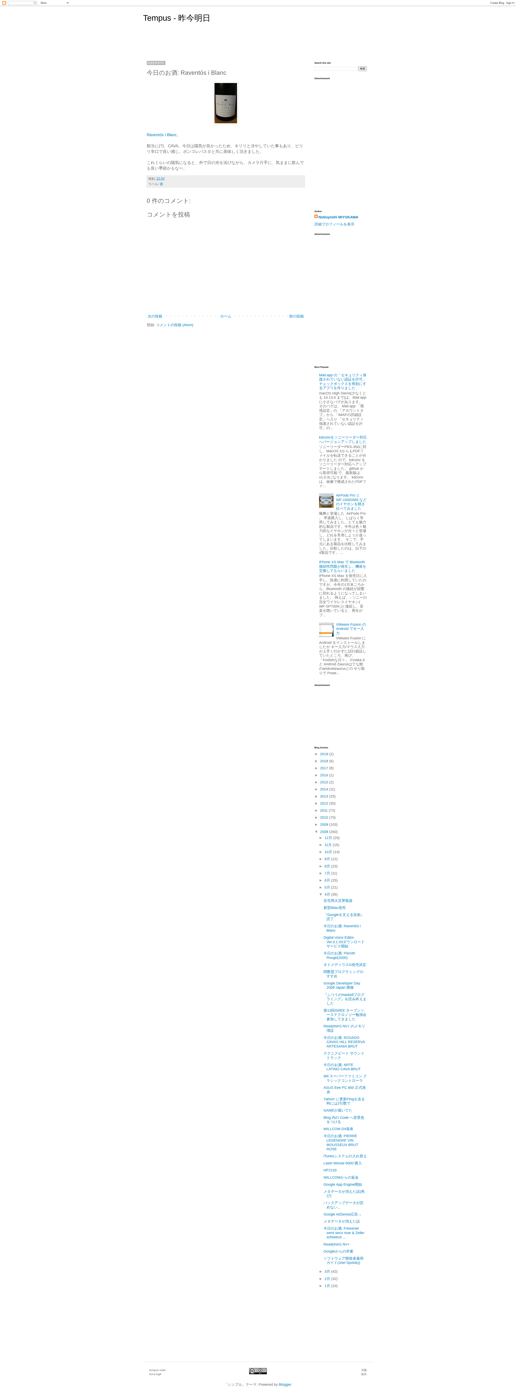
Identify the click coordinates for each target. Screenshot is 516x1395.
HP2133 (330, 1170)
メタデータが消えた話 (342, 1221)
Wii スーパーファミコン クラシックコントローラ (345, 1078)
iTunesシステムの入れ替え (345, 1156)
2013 (324, 796)
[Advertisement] (330, 298)
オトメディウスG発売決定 (345, 965)
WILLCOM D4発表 (338, 1129)
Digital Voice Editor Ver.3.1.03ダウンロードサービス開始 (344, 942)
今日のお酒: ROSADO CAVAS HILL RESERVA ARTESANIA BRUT (344, 1042)
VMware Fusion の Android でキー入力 (351, 628)
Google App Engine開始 (343, 1184)
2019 (324, 754)
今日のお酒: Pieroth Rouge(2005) (339, 955)
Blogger (285, 1385)
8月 (328, 866)
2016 (324, 775)
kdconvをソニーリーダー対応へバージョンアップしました (343, 439)
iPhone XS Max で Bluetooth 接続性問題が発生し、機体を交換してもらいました (342, 566)
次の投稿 (155, 316)
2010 (324, 817)
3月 (328, 1272)
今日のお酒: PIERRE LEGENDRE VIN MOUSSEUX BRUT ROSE (341, 1142)
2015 (324, 782)
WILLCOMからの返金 (341, 1177)
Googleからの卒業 (338, 1251)
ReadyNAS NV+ (337, 1244)
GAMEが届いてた (338, 1110)
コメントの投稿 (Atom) (174, 325)
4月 (328, 894)
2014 (324, 789)
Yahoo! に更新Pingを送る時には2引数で (344, 1101)
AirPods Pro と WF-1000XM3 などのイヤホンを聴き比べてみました (351, 501)
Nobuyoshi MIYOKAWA (338, 217)
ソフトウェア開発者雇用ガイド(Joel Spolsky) (343, 1260)
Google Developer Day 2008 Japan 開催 (342, 985)
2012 (324, 803)
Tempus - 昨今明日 (176, 17)
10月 (329, 852)
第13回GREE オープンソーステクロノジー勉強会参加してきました (345, 1014)
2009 (324, 824)
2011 (324, 810)
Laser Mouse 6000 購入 (343, 1163)
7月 (328, 873)
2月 (328, 1279)
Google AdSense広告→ (343, 1214)
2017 (324, 768)
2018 (324, 761)
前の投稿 (296, 316)
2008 (324, 832)
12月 (329, 838)
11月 (329, 845)
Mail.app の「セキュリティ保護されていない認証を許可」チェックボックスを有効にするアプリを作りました (342, 381)
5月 (328, 887)
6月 (328, 880)
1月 (328, 1286)
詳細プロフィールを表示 (334, 224)
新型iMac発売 (335, 908)
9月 (328, 859)
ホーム (225, 316)
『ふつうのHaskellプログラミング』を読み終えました (345, 999)
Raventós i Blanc (162, 135)
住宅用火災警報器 (338, 901)
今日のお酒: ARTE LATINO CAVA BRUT (342, 1067)
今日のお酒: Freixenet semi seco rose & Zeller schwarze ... (344, 1232)
